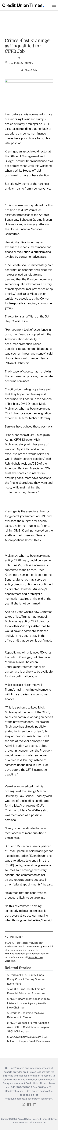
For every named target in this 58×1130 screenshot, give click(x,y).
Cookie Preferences (37, 1122)
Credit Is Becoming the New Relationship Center (25, 1015)
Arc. (20, 1119)
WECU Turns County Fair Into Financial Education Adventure (26, 991)
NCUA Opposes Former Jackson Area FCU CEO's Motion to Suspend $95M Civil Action (28, 1027)
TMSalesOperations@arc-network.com (25, 953)
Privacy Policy (19, 1122)
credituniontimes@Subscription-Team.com (28, 1098)
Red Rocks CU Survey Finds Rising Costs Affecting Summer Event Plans (26, 979)
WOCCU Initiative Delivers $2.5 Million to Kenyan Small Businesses (28, 1039)
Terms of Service (50, 1119)
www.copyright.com (38, 946)
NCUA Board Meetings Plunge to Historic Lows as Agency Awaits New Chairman (28, 1003)
